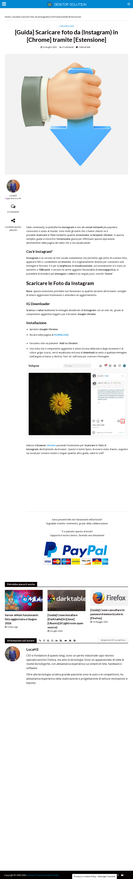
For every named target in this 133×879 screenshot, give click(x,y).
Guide (71, 26)
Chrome (63, 26)
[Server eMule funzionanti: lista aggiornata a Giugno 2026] (24, 600)
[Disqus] (66, 733)
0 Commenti (68, 47)
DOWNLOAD (61, 334)
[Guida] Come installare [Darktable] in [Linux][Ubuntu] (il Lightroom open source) (65, 621)
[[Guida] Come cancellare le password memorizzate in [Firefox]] (109, 598)
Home (8, 16)
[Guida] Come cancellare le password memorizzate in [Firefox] (107, 614)
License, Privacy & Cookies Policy (43, 875)
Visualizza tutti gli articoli (113, 640)
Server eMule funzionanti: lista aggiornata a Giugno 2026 (21, 619)
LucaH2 (13, 195)
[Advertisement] (77, 202)
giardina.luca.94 (14, 198)
